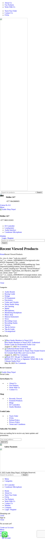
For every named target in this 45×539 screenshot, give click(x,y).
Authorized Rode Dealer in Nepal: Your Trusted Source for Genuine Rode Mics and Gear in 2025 (25, 352)
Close (2, 283)
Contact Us (13, 390)
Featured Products (15, 401)
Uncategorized (10, 331)
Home (2, 254)
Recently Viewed (15, 399)
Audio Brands (10, 292)
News (7, 319)
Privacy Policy (14, 422)
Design (7, 296)
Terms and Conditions (17, 424)
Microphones (9, 311)
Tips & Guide (10, 329)
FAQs (11, 418)
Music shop (9, 315)
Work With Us (14, 387)
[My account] (0, 211)
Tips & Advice (10, 327)
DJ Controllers (14, 405)
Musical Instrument (12, 317)
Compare (8, 507)
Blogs (11, 403)
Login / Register (10, 510)
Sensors (7, 325)
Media (7, 308)
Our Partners (13, 385)
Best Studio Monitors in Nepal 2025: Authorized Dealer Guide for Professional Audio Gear (22, 343)
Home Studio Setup (12, 304)
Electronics (9, 300)
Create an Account (7, 528)
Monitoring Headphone (13, 313)
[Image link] (8, 372)
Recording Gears (11, 321)
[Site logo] (13, 190)
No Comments (22, 347)
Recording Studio (11, 323)
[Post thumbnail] (19, 340)
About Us (12, 383)
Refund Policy (14, 420)
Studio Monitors (15, 407)
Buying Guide (10, 294)
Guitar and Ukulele (12, 302)
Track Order (13, 416)
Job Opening (9, 306)
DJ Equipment (10, 298)
